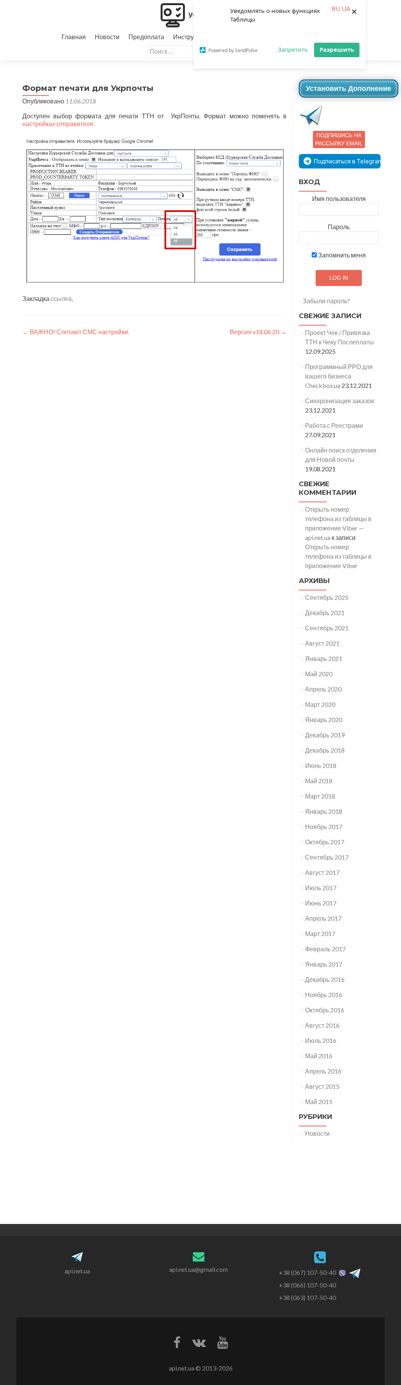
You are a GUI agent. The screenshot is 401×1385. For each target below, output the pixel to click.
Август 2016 (322, 1025)
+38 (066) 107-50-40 (307, 1285)
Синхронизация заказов (339, 400)
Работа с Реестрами (334, 425)
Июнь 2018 (320, 765)
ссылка (61, 298)
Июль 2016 (320, 1040)
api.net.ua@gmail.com (198, 1269)
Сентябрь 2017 (327, 857)
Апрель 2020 (323, 689)
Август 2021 (322, 643)
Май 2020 (318, 673)
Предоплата (146, 36)
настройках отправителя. (58, 123)
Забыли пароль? (326, 300)
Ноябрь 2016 (323, 994)
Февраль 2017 (325, 948)
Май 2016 (318, 1055)
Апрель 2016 (323, 1071)
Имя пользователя (339, 198)
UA (345, 8)
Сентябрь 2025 (327, 597)
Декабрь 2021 (325, 612)
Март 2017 (320, 933)
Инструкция (190, 36)
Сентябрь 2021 (327, 628)
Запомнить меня (341, 255)
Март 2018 (320, 796)
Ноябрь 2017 (323, 826)
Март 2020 (320, 704)
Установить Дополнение (348, 88)
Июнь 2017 (320, 903)
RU (336, 8)
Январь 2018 (323, 811)
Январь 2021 (323, 658)
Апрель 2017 (323, 918)
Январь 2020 (323, 719)
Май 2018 (318, 780)
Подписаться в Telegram (347, 161)
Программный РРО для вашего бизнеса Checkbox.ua (339, 376)
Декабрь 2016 (325, 979)
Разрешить (337, 49)
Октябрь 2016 (324, 1010)
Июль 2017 (320, 887)
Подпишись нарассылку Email (339, 139)
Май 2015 (318, 1101)
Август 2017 (322, 872)
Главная (73, 36)
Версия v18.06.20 (258, 331)
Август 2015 (322, 1086)
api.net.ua (77, 1271)
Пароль (339, 226)
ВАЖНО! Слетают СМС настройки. (75, 331)
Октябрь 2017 (324, 841)
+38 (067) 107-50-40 (307, 1272)
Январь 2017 (323, 964)
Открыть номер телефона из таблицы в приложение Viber (338, 556)
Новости (107, 36)
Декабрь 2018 (325, 750)
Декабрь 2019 (325, 735)
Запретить (293, 49)
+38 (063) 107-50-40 (307, 1297)
